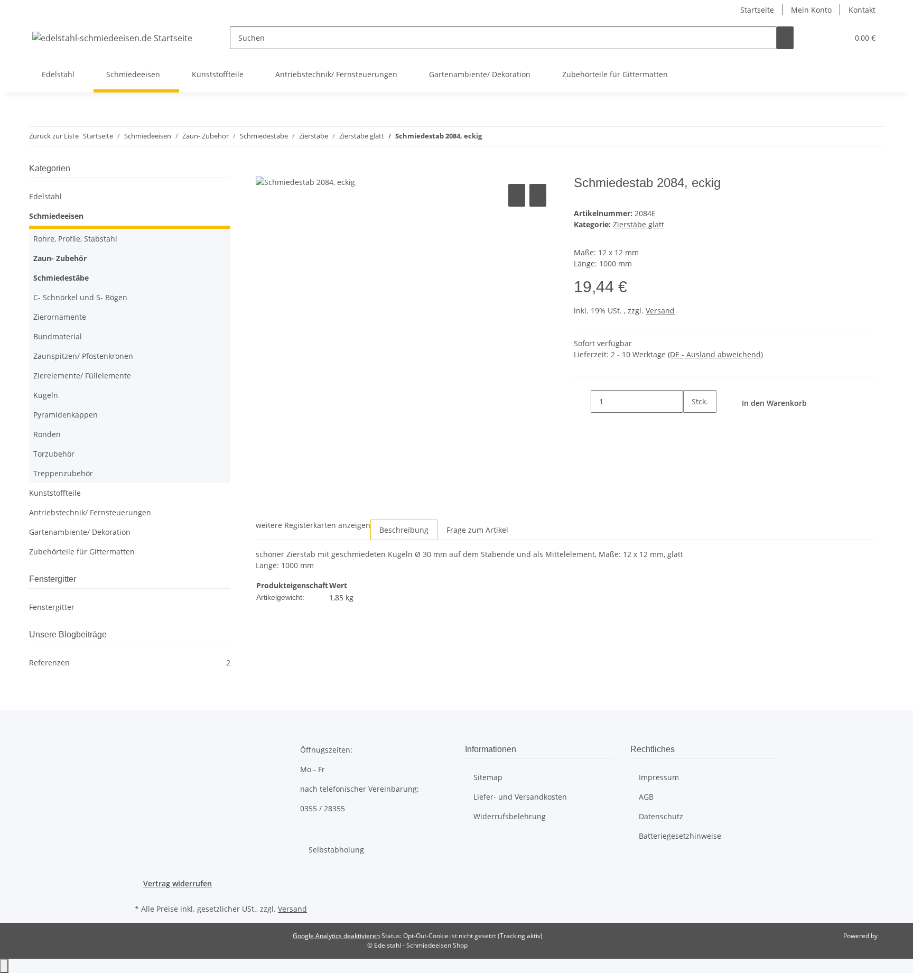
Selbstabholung (336, 850)
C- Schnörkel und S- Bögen (80, 297)
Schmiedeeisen (56, 216)
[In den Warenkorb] (264, 169)
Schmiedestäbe (61, 278)
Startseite (757, 10)
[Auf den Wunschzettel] (537, 195)
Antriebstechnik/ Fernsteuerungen (90, 512)
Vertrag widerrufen (177, 883)
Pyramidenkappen (65, 415)
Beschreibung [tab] (403, 530)
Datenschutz (661, 816)
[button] (818, 38)
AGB (646, 797)
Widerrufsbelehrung (509, 816)
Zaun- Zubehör (60, 258)
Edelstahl (45, 196)
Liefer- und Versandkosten (520, 797)
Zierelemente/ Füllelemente (82, 375)
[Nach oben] (4, 966)
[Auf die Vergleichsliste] (516, 195)
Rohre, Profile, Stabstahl (75, 239)
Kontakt (862, 10)
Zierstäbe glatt (638, 224)
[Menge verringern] (582, 401)
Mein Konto (811, 10)
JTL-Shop (892, 935)
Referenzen (129, 662)
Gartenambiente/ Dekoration (80, 532)
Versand (660, 310)
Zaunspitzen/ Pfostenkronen (83, 356)
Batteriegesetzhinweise (680, 836)
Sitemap (487, 777)
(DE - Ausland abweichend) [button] (715, 354)
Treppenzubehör (63, 473)
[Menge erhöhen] (691, 424)
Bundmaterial (57, 336)
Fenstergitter (51, 607)
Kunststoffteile (55, 493)
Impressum (659, 777)
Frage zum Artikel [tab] (477, 530)
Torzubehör (53, 454)
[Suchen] (785, 37)
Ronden (47, 434)
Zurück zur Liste (54, 136)
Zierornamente (59, 317)
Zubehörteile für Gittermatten (82, 551)
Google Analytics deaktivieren (336, 935)
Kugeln (45, 395)
